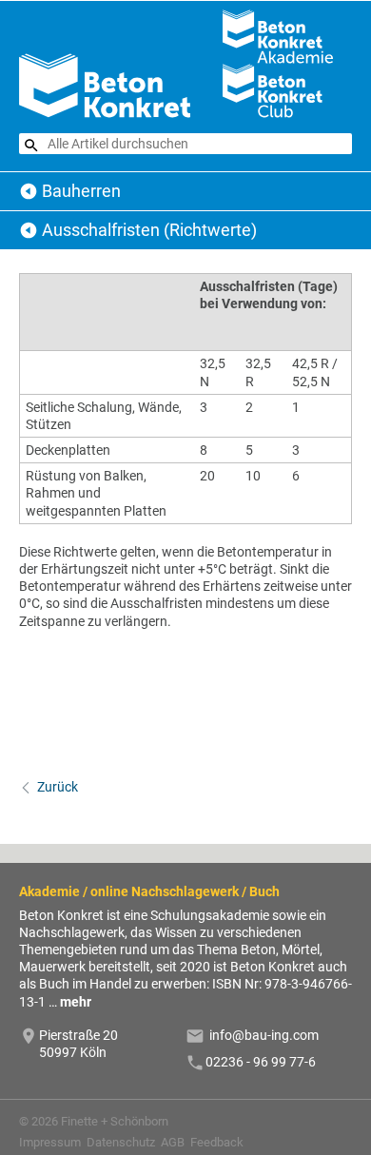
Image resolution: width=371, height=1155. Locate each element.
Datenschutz (121, 1142)
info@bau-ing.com (264, 1035)
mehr (75, 1001)
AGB (173, 1142)
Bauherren (81, 191)
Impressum (50, 1142)
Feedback (217, 1142)
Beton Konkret (28, 191)
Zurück (57, 786)
